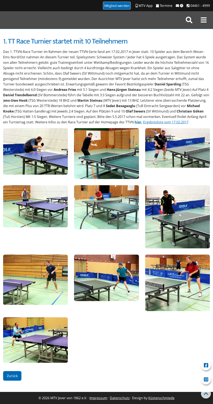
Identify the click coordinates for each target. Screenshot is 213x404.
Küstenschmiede (161, 398)
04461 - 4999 (199, 5)
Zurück (12, 376)
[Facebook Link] (206, 365)
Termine (165, 5)
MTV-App (145, 5)
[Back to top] (206, 393)
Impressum (98, 398)
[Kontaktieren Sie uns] (179, 5)
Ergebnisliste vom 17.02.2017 (165, 122)
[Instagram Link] (206, 379)
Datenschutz (120, 398)
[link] (189, 20)
